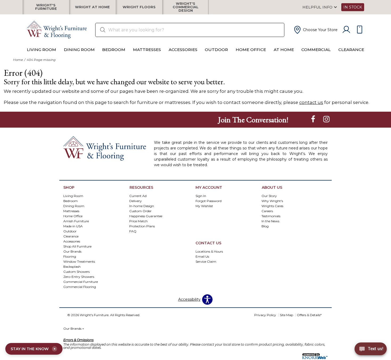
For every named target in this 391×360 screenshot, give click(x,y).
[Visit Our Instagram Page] (326, 119)
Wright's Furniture (46, 7)
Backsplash (72, 266)
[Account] (346, 30)
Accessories (183, 49)
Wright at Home (92, 7)
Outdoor (216, 49)
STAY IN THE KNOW (33, 348)
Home (18, 60)
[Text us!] (370, 349)
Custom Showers (76, 271)
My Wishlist (204, 206)
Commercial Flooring (79, 286)
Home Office (251, 49)
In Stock (352, 7)
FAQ (132, 231)
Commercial (316, 49)
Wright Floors (139, 7)
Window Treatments (79, 261)
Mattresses (147, 49)
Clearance (351, 49)
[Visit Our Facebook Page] (313, 119)
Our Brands (73, 328)
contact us (311, 102)
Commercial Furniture (80, 281)
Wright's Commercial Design (185, 7)
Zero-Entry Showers (78, 276)
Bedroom (113, 49)
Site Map (286, 315)
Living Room (41, 49)
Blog (265, 226)
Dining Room (79, 49)
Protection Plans (142, 226)
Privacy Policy (265, 315)
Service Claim (206, 261)
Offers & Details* (309, 315)
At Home (284, 49)
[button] (315, 29)
